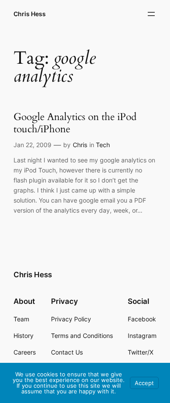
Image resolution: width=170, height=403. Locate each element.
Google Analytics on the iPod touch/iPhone (75, 123)
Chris (80, 144)
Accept (144, 382)
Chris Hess (30, 13)
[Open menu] (151, 14)
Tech (103, 144)
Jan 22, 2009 (32, 144)
